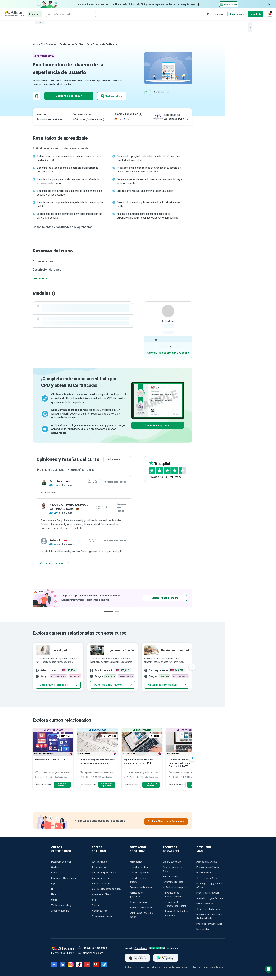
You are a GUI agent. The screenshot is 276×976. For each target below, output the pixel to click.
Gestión (55, 867)
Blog (94, 900)
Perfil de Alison (203, 872)
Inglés (54, 883)
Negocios (56, 894)
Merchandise (203, 929)
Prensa (95, 905)
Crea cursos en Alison (207, 878)
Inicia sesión (237, 14)
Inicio (35, 44)
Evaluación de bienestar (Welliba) (174, 895)
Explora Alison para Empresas (166, 821)
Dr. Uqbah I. (56, 481)
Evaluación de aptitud (176, 887)
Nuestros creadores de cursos (107, 889)
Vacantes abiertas (101, 883)
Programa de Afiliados (207, 867)
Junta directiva (99, 867)
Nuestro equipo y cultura (104, 872)
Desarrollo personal (61, 861)
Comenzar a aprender (62, 784)
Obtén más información (54, 684)
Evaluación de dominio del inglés (176, 913)
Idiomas (55, 872)
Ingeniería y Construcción (64, 878)
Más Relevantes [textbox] (114, 459)
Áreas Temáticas (138, 902)
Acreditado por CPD (176, 118)
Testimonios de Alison (141, 887)
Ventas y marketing (61, 905)
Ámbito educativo (60, 910)
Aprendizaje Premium (141, 907)
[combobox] (117, 459)
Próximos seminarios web (209, 924)
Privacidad (144, 967)
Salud (54, 900)
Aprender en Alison (101, 894)
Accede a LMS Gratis (206, 861)
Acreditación (136, 861)
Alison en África (99, 910)
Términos (156, 967)
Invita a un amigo (205, 903)
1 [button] (107, 614)
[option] (112, 598)
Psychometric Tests (173, 882)
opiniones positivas (50, 119)
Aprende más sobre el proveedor (167, 352)
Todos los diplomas (139, 872)
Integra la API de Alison (208, 893)
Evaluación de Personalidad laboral (175, 904)
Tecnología (51, 44)
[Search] (49, 14)
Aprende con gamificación (209, 898)
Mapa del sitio (216, 967)
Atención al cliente (93, 953)
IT (42, 44)
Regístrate (255, 14)
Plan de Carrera (171, 876)
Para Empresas (215, 14)
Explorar (33, 14)
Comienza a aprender (69, 95)
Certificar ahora (113, 96)
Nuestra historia (99, 861)
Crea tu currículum (172, 861)
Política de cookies (199, 967)
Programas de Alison (102, 916)
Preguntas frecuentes (95, 947)
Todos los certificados (140, 867)
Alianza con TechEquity (208, 909)
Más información (43, 785)
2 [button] (114, 614)
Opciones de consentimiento (175, 967)
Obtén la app (154, 598)
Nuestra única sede (101, 878)
